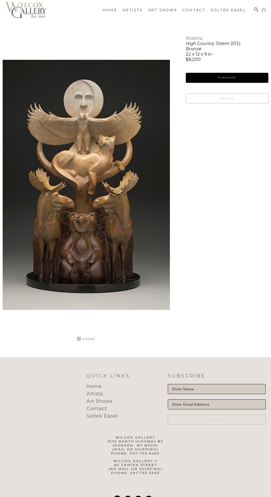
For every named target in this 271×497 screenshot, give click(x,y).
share (88, 339)
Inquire (227, 98)
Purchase (227, 77)
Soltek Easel (102, 416)
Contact (97, 408)
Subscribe (217, 419)
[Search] (256, 9)
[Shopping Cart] (264, 10)
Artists (95, 393)
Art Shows (99, 401)
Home (94, 386)
